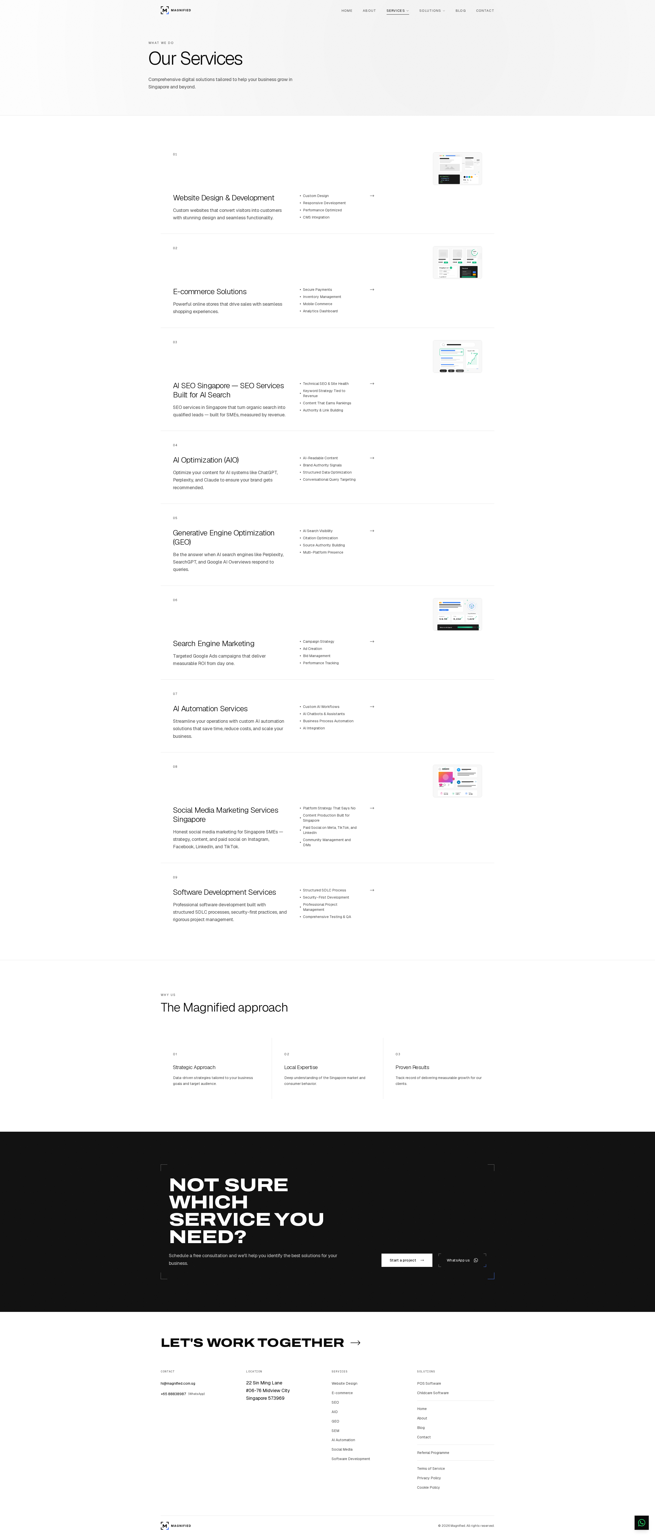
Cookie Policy (428, 1487)
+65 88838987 (183, 1394)
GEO (335, 1421)
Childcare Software (433, 1393)
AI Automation (343, 1440)
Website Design (344, 1383)
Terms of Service (431, 1468)
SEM (335, 1430)
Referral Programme (433, 1452)
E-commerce (342, 1393)
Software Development (351, 1459)
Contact (424, 1437)
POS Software (429, 1383)
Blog (421, 1427)
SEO (335, 1402)
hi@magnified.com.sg (178, 1383)
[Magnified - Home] (176, 10)
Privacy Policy (429, 1478)
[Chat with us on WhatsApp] (642, 1523)
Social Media (342, 1449)
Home (422, 1408)
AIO (335, 1411)
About (422, 1418)
